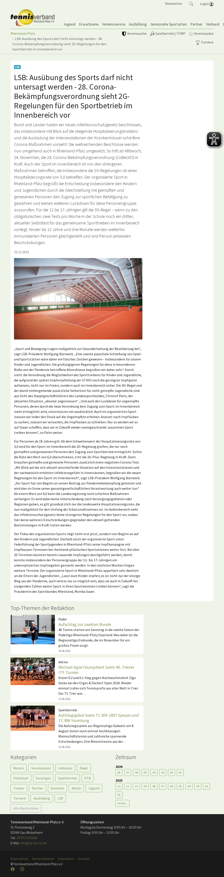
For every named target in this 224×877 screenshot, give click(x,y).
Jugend (93, 788)
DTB (87, 778)
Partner (37, 788)
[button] (191, 3)
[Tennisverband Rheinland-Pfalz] (32, 18)
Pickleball (20, 778)
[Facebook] (13, 869)
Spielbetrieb (67, 778)
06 (136, 772)
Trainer (18, 788)
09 (145, 786)
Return (18, 768)
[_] (78, 298)
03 (162, 772)
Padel (84, 768)
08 (119, 772)
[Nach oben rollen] (215, 868)
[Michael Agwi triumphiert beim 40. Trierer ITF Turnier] (32, 671)
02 (171, 772)
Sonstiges (43, 778)
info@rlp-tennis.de (33, 843)
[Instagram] (22, 869)
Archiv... (122, 803)
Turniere (19, 798)
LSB (60, 798)
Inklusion (65, 768)
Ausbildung (41, 798)
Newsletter (173, 3)
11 (127, 786)
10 (136, 786)
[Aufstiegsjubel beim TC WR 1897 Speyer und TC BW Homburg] (32, 717)
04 (154, 772)
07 (127, 772)
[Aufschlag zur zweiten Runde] (32, 629)
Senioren (57, 788)
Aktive (76, 788)
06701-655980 (27, 838)
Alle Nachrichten (25, 808)
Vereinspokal (41, 768)
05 (145, 772)
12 (119, 786)
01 (180, 772)
